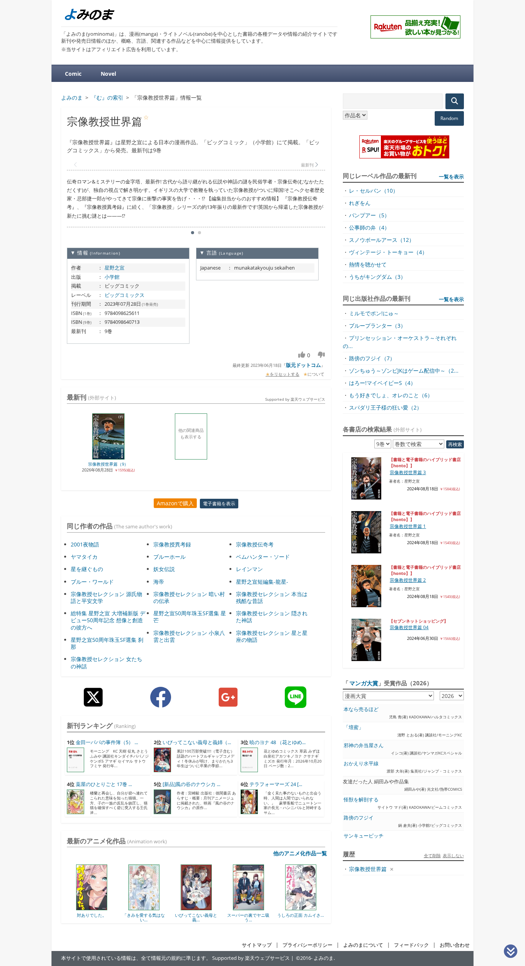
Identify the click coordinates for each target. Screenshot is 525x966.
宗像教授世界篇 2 (408, 580)
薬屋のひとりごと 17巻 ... (104, 784)
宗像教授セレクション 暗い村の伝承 (189, 597)
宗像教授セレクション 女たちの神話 (106, 662)
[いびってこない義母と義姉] (149, 907)
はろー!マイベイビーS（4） (382, 382)
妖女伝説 (164, 569)
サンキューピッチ (364, 836)
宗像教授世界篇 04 (409, 627)
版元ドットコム (303, 364)
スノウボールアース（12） (381, 239)
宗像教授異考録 (172, 544)
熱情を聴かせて (368, 264)
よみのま (324, 958)
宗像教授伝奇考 (255, 544)
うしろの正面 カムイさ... (254, 915)
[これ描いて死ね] (306, 907)
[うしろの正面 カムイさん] (253, 907)
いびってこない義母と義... (149, 917)
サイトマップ (257, 945)
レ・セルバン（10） (373, 190)
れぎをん (359, 203)
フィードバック (411, 945)
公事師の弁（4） (369, 227)
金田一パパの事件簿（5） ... (107, 742)
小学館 (112, 276)
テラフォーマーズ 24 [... (275, 784)
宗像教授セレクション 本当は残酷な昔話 (271, 597)
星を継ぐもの (87, 569)
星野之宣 (115, 267)
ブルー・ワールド (92, 581)
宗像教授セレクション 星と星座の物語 (271, 636)
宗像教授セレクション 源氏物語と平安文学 (106, 597)
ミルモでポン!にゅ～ (374, 313)
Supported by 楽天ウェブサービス (295, 399)
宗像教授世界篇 (368, 869)
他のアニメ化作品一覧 (300, 853)
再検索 (455, 444)
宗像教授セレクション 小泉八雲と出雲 (189, 636)
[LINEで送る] (295, 703)
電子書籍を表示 (219, 503)
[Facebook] (161, 703)
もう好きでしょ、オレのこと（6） (391, 395)
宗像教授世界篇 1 (408, 526)
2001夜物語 (85, 544)
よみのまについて (363, 945)
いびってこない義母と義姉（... (197, 742)
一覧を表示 (451, 176)
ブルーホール (169, 556)
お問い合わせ (455, 945)
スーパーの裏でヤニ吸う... (202, 917)
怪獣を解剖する (361, 799)
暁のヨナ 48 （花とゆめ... (277, 742)
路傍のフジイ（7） (372, 358)
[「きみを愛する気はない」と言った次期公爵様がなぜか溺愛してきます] (97, 907)
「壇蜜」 (354, 727)
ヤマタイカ (84, 556)
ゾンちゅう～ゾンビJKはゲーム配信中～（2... (404, 370)
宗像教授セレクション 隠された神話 (271, 617)
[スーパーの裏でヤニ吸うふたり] (201, 907)
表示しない (453, 855)
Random (449, 118)
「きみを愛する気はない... (97, 917)
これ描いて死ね (306, 915)
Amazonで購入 (175, 503)
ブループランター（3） (377, 325)
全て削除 (432, 855)
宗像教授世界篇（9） (108, 464)
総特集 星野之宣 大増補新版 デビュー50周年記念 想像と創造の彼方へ (108, 620)
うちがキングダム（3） (377, 276)
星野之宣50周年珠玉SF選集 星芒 (189, 617)
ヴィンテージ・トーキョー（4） (388, 252)
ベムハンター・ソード (263, 556)
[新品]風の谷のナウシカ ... (191, 784)
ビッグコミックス (125, 294)
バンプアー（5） (369, 215)
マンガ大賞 (363, 683)
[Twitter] (93, 703)
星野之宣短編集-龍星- (262, 581)
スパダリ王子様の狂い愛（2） (385, 407)
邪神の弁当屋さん (364, 745)
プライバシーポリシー (307, 945)
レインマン (249, 569)
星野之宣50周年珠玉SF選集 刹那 (107, 643)
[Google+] (228, 703)
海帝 (158, 581)
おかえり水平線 (361, 763)
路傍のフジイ (359, 817)
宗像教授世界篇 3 (408, 472)
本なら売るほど (361, 709)
